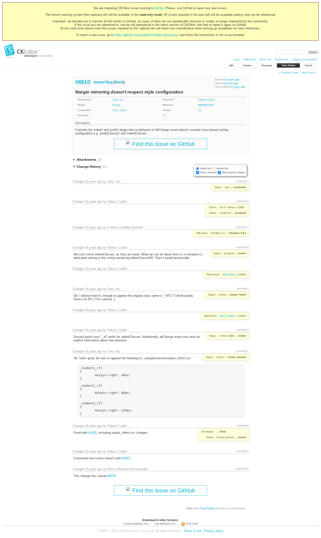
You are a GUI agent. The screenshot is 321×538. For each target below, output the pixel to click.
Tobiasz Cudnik (206, 99)
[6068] (92, 432)
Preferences (281, 59)
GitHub (159, 8)
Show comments (208, 172)
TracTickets (207, 508)
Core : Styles (119, 110)
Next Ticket (308, 72)
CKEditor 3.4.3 (206, 105)
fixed (119, 82)
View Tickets (288, 65)
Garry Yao (118, 99)
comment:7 (242, 351)
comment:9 (242, 451)
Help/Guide (249, 59)
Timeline (247, 65)
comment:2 (242, 201)
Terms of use (193, 531)
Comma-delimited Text (136, 523)
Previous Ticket (290, 72)
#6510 (82, 82)
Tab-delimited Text (165, 523)
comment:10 (242, 468)
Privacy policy (213, 531)
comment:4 (242, 247)
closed (99, 82)
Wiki (231, 65)
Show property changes (233, 172)
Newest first (222, 168)
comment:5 (242, 288)
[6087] (126, 458)
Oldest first (205, 168)
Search (309, 65)
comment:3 (242, 227)
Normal (116, 105)
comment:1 (242, 181)
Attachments (89, 159)
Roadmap (267, 65)
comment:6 (242, 329)
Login (237, 59)
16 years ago (231, 79)
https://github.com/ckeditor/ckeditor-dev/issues (147, 35)
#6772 (112, 476)
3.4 (199, 110)
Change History (92, 166)
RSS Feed (192, 523)
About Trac (265, 59)
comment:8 (242, 425)
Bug (109, 82)
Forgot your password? (304, 59)
